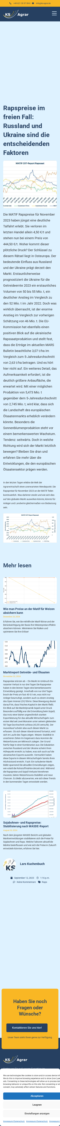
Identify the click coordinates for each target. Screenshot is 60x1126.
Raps (44, 882)
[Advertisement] (30, 61)
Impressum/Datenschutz (14, 1121)
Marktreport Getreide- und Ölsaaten (26, 672)
